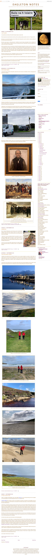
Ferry (6, 224)
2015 (39, 170)
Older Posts (34, 540)
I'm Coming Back (41, 249)
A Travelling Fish (46, 61)
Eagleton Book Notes (42, 251)
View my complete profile (42, 86)
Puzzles (8, 65)
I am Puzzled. (4, 32)
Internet (9, 224)
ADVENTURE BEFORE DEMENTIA (44, 121)
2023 (39, 137)
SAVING (40, 119)
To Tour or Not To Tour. (5, 495)
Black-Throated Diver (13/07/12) (42, 189)
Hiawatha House (41, 118)
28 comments (15, 536)
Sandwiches (3, 229)
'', (20, 497)
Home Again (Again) (5, 69)
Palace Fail (40, 127)
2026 (39, 133)
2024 (39, 136)
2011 (39, 175)
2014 (39, 171)
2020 (39, 141)
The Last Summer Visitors (6, 254)
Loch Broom (17, 224)
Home (19, 540)
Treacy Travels (41, 68)
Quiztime (40, 124)
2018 (39, 166)
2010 (39, 176)
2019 (39, 142)
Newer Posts (3, 540)
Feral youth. (40, 116)
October (41, 146)
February (41, 163)
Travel (20, 224)
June (40, 158)
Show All (50, 129)
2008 (39, 179)
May (40, 159)
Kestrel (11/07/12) (40, 217)
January (41, 164)
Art (4, 224)
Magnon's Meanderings (42, 115)
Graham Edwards (45, 78)
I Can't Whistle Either (41, 257)
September (41, 147)
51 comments (15, 64)
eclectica (40, 126)
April (40, 160)
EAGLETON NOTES (26, 4)
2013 (39, 172)
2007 (39, 180)
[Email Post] (18, 64)
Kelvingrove (13, 224)
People (5, 65)
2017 (39, 167)
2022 (39, 138)
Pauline (43, 64)
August (41, 155)
